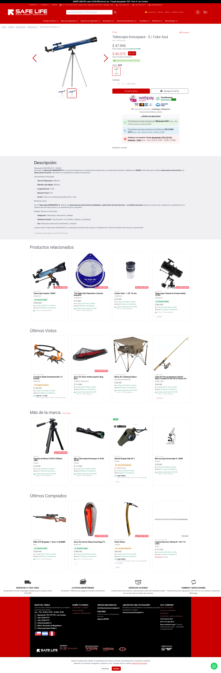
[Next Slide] (105, 58)
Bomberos (156, 21)
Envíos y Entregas (78, 610)
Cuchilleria (143, 21)
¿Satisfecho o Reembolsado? (81, 613)
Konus (114, 32)
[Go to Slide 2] (71, 93)
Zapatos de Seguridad (89, 21)
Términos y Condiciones (167, 610)
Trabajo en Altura (49, 21)
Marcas (167, 12)
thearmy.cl (33, 5)
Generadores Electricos (125, 21)
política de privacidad (139, 663)
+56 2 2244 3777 (140, 5)
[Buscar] (115, 12)
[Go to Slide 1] (61, 93)
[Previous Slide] (34, 58)
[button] (70, 58)
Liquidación (152, 12)
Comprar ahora (131, 91)
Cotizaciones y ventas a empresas (171, 616)
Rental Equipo (170, 21)
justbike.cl (45, 5)
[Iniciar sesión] (197, 12)
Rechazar (105, 669)
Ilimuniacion (107, 21)
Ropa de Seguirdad (68, 21)
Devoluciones (164, 613)
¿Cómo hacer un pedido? (80, 608)
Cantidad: (116, 80)
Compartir (185, 32)
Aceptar (116, 669)
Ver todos (66, 413)
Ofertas (160, 12)
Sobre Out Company (166, 608)
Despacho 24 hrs (177, 12)
